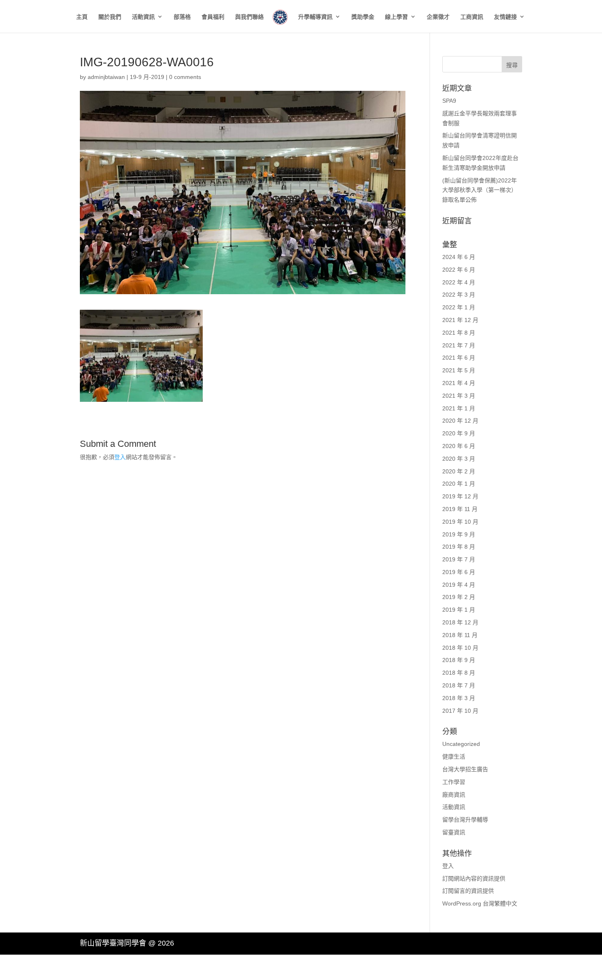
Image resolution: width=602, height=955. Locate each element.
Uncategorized (461, 744)
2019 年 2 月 (458, 597)
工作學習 (453, 782)
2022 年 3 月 (458, 294)
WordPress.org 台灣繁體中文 (479, 903)
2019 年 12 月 (460, 496)
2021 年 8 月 (458, 332)
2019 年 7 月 (458, 559)
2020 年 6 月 (458, 446)
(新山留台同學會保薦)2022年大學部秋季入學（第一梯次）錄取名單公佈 (479, 190)
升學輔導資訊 (315, 17)
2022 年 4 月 (458, 282)
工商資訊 (471, 17)
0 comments (185, 77)
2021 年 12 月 (460, 320)
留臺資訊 (453, 832)
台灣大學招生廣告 (465, 769)
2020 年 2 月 (458, 471)
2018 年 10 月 (460, 647)
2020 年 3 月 (458, 458)
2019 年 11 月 (460, 509)
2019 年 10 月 (460, 521)
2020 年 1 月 (458, 483)
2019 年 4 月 (458, 584)
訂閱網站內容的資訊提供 (473, 878)
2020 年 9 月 (458, 433)
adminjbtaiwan (106, 77)
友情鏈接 (505, 17)
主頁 (82, 17)
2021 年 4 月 (458, 383)
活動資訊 (143, 17)
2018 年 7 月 (458, 685)
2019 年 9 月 (458, 534)
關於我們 (109, 17)
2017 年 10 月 (460, 710)
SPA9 (449, 100)
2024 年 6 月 (458, 257)
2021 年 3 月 (458, 395)
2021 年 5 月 (458, 370)
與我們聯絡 (249, 17)
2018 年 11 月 (460, 635)
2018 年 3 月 (458, 698)
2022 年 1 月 (458, 307)
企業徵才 (438, 17)
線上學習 (396, 17)
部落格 (182, 17)
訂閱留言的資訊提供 (468, 890)
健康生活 (453, 756)
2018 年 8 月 (458, 672)
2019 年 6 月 (458, 572)
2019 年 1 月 (458, 609)
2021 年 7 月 (458, 345)
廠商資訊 (453, 794)
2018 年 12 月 (460, 622)
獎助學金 (362, 17)
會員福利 (212, 17)
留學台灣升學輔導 (465, 819)
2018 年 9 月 (458, 660)
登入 (120, 457)
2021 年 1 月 (458, 408)
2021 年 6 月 (458, 357)
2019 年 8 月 (458, 546)
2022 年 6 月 (458, 269)
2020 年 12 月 (460, 420)
